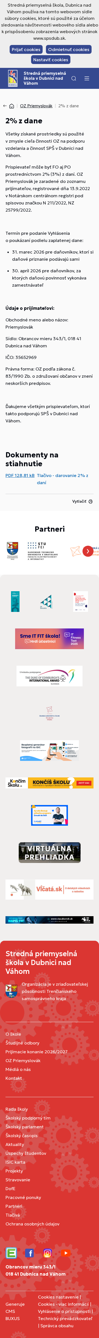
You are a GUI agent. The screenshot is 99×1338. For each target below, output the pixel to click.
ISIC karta (15, 1162)
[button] (74, 78)
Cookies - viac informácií (63, 1304)
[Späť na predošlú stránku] (6, 106)
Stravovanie (18, 1179)
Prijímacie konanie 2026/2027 (37, 1051)
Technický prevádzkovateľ (65, 1318)
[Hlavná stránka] (11, 105)
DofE (10, 1188)
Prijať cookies (26, 49)
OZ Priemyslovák (36, 105)
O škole (13, 1034)
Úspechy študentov (26, 1153)
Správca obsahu (56, 1325)
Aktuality (15, 1144)
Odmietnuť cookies (68, 49)
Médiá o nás (18, 1069)
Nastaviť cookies (50, 59)
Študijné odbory (22, 1043)
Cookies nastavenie (58, 1297)
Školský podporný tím (28, 1118)
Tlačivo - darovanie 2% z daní (62, 479)
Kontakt (14, 1078)
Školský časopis (22, 1135)
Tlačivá (13, 1215)
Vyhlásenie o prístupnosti (64, 1311)
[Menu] (87, 78)
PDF (20, 475)
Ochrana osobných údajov (32, 1224)
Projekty (14, 1171)
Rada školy (17, 1109)
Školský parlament (25, 1126)
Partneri (14, 1206)
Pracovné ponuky (23, 1197)
